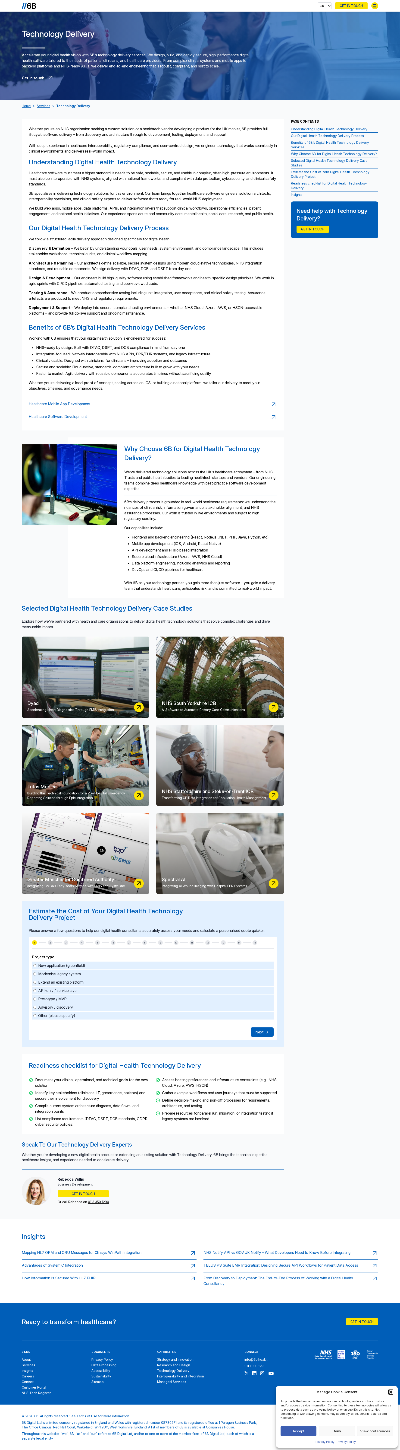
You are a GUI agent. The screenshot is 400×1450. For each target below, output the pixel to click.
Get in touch (312, 229)
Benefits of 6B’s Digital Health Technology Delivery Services (330, 144)
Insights (296, 195)
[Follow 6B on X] (246, 1374)
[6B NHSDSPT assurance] (323, 1354)
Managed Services (171, 1382)
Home (26, 106)
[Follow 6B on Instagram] (262, 1374)
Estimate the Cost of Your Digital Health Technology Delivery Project (330, 174)
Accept (298, 1431)
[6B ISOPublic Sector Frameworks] (372, 1354)
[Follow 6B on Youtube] (271, 1374)
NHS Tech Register (36, 1393)
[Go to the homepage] (29, 6)
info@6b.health (256, 1359)
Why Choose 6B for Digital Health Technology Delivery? (334, 154)
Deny (337, 1431)
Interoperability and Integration (180, 1376)
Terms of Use (87, 1416)
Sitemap (97, 1382)
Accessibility (100, 1371)
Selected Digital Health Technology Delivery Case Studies (329, 163)
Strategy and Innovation (175, 1359)
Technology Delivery (173, 1371)
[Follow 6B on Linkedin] (254, 1374)
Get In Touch (351, 6)
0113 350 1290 (98, 1202)
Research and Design (173, 1365)
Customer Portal (34, 1387)
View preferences (375, 1431)
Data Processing (103, 1365)
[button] (390, 1392)
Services (43, 106)
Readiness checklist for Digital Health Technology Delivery (329, 185)
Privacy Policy (325, 1442)
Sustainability (101, 1376)
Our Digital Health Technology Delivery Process (327, 136)
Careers (28, 1376)
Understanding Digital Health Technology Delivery (329, 129)
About (26, 1359)
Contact (28, 1382)
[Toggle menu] (374, 5)
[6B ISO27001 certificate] (355, 1354)
